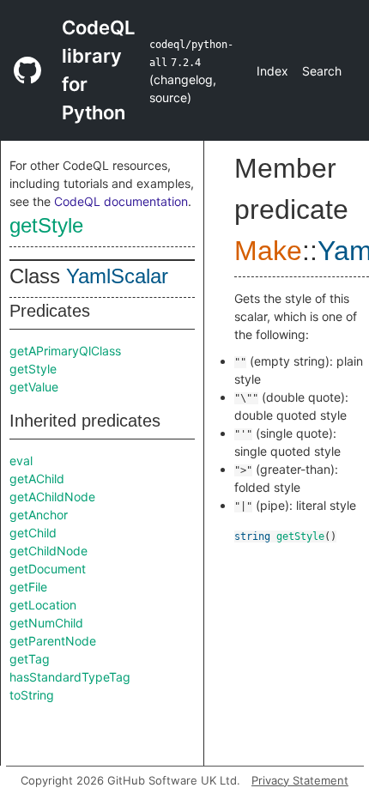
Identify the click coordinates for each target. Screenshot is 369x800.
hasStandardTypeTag (69, 677)
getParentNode (52, 640)
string (252, 536)
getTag (29, 659)
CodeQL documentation (121, 201)
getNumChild (46, 622)
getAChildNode (52, 496)
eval (21, 460)
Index (272, 71)
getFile (28, 586)
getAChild (36, 478)
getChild (33, 532)
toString (31, 695)
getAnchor (38, 514)
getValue (33, 386)
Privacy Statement (299, 780)
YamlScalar (117, 276)
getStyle (46, 225)
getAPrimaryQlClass (65, 350)
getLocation (42, 604)
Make (268, 250)
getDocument (47, 568)
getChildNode (48, 550)
